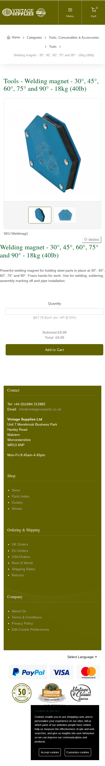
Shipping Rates (23, 569)
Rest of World (22, 563)
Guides (17, 502)
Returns (18, 575)
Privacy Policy (22, 623)
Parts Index (20, 496)
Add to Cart (54, 350)
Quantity (54, 303)
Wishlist (93, 240)
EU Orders (20, 551)
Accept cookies (50, 752)
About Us (19, 611)
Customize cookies (77, 752)
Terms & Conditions (27, 617)
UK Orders (20, 544)
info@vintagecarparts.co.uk (40, 409)
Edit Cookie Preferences (30, 629)
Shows (17, 509)
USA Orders (21, 557)
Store (16, 490)
